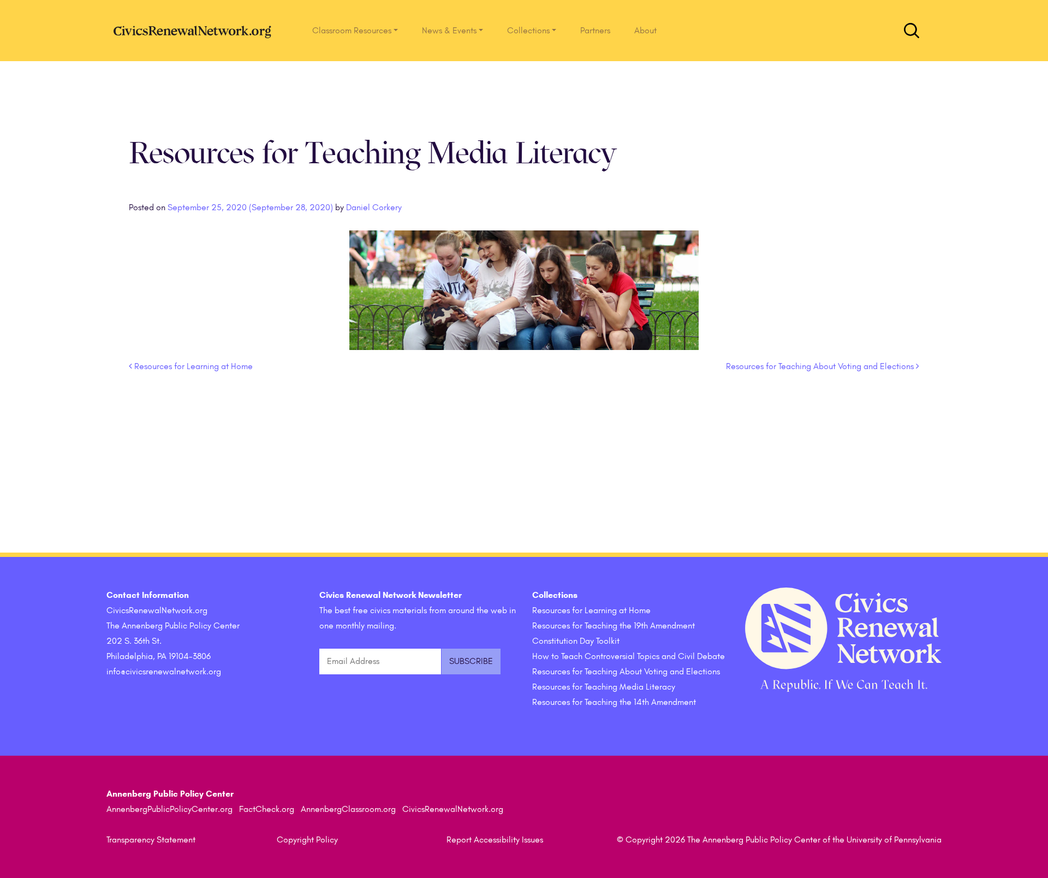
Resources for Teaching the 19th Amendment (613, 626)
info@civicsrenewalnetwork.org (163, 672)
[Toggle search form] (911, 31)
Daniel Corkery (373, 207)
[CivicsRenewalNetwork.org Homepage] (195, 30)
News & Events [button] (449, 30)
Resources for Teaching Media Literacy (603, 687)
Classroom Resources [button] (351, 30)
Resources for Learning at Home (192, 366)
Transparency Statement (150, 840)
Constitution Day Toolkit (576, 641)
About (645, 30)
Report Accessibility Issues (494, 840)
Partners (595, 30)
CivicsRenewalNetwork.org (452, 809)
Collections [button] (528, 30)
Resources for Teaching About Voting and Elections (821, 366)
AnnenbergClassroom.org (348, 809)
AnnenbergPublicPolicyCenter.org (169, 809)
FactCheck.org (266, 809)
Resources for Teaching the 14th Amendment (614, 702)
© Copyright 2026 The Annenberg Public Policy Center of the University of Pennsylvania (779, 840)
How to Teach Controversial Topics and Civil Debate (628, 656)
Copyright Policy (307, 840)
